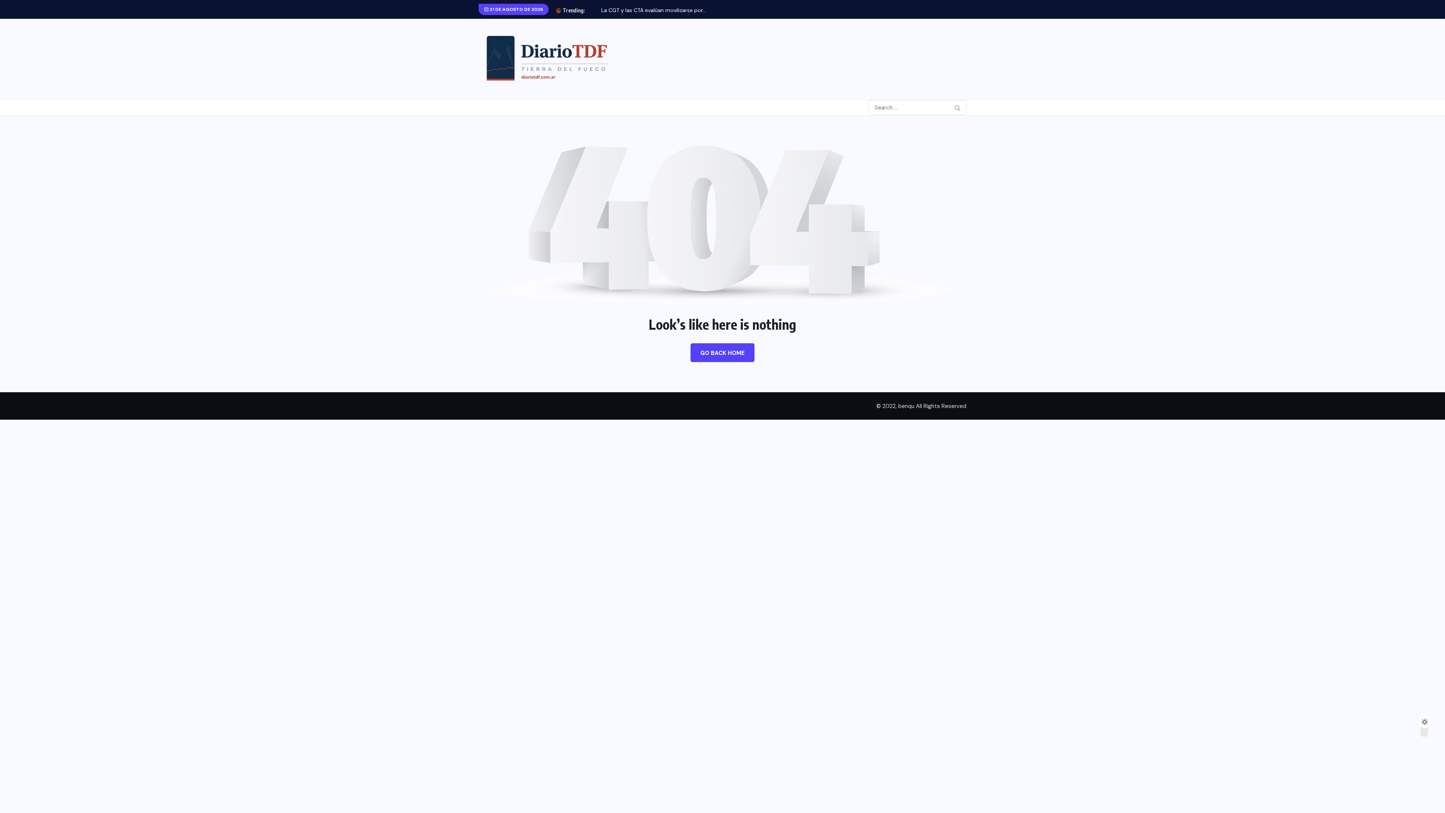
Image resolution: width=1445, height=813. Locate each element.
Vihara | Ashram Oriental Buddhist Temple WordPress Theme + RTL (687, 429)
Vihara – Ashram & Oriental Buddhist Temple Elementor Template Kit (660, 429)
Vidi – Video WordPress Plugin (626, 429)
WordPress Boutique (615, 429)
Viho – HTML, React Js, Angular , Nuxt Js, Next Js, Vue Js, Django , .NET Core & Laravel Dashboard (718, 429)
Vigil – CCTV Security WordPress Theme (639, 429)
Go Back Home (722, 353)
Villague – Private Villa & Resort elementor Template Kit (789, 429)
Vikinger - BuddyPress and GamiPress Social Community (747, 429)
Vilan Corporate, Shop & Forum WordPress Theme (768, 429)
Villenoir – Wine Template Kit (828, 429)
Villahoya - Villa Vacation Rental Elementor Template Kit (811, 429)
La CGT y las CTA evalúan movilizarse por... (653, 10)
